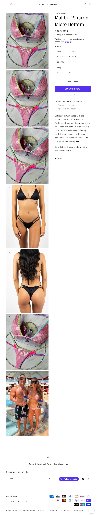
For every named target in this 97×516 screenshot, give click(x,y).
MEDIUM (72, 51)
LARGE (61, 57)
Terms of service (66, 510)
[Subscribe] (49, 479)
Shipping (58, 35)
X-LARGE (72, 56)
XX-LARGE (61, 62)
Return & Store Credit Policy (40, 464)
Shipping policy (79, 510)
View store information (67, 109)
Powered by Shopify (28, 510)
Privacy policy (53, 510)
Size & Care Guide (61, 464)
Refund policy (42, 510)
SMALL (61, 51)
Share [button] (59, 158)
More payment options (73, 95)
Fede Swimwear (16, 510)
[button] (5, 4)
